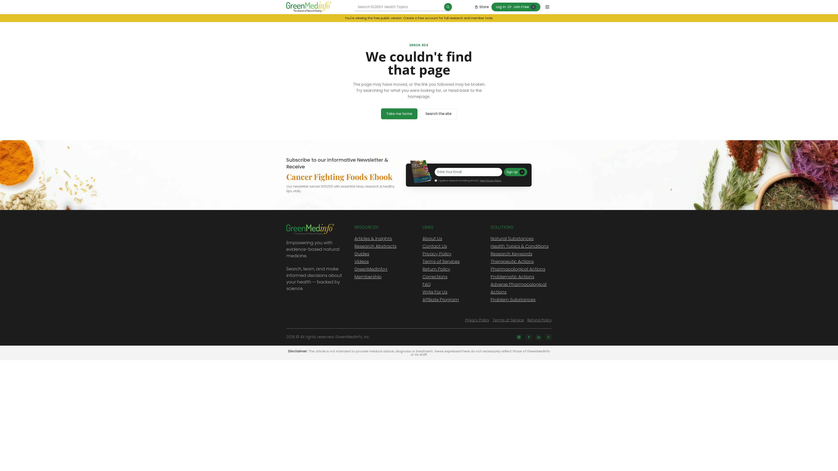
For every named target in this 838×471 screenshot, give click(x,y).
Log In (501, 6)
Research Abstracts (375, 246)
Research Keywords (511, 254)
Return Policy (436, 269)
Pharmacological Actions (518, 269)
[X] (548, 337)
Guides (361, 254)
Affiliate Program (440, 300)
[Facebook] (528, 337)
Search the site (439, 113)
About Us (432, 239)
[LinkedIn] (538, 337)
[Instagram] (519, 337)
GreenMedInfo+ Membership (371, 273)
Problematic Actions (512, 277)
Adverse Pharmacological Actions (519, 288)
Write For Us (434, 292)
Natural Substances (512, 239)
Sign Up (512, 172)
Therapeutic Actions (512, 261)
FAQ (426, 284)
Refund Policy (539, 320)
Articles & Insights (373, 239)
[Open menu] (547, 7)
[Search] (448, 7)
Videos (361, 261)
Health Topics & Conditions (520, 246)
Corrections (434, 277)
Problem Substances (513, 300)
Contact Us (434, 246)
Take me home (399, 113)
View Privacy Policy (490, 180)
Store (484, 6)
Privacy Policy (437, 254)
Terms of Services (441, 261)
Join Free (521, 6)
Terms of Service (508, 320)
